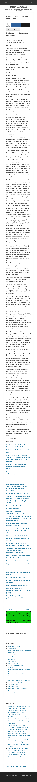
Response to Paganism (15, 682)
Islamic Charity (12, 659)
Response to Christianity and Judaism (19, 680)
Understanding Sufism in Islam (16, 577)
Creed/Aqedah (12, 648)
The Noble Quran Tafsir (15, 693)
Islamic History (12, 661)
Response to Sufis (13, 686)
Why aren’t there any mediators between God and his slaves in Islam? (16, 466)
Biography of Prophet (14, 646)
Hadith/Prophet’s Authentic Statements (19, 650)
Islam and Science (13, 655)
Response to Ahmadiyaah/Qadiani (18, 674)
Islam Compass (18, 7)
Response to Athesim (14, 676)
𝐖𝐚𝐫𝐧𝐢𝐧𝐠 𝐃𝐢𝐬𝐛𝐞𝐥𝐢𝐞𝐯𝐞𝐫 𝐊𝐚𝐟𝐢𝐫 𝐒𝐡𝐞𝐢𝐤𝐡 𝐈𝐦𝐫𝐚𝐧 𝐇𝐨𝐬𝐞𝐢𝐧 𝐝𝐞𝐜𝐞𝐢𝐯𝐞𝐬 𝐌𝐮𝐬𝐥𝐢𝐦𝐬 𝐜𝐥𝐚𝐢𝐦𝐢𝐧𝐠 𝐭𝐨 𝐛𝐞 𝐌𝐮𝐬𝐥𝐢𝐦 (18, 538)
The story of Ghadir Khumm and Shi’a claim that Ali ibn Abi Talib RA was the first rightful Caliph (18, 518)
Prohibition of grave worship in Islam (18, 493)
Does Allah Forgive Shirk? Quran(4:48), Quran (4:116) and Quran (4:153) (18, 591)
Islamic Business (13, 657)
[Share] (16, 25)
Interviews (11, 652)
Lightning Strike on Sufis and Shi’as (18, 585)
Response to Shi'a (13, 684)
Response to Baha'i (13, 678)
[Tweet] (26, 25)
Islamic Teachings (13, 663)
